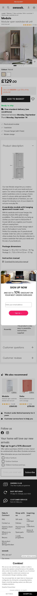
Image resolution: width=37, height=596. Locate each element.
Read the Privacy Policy (8, 587)
